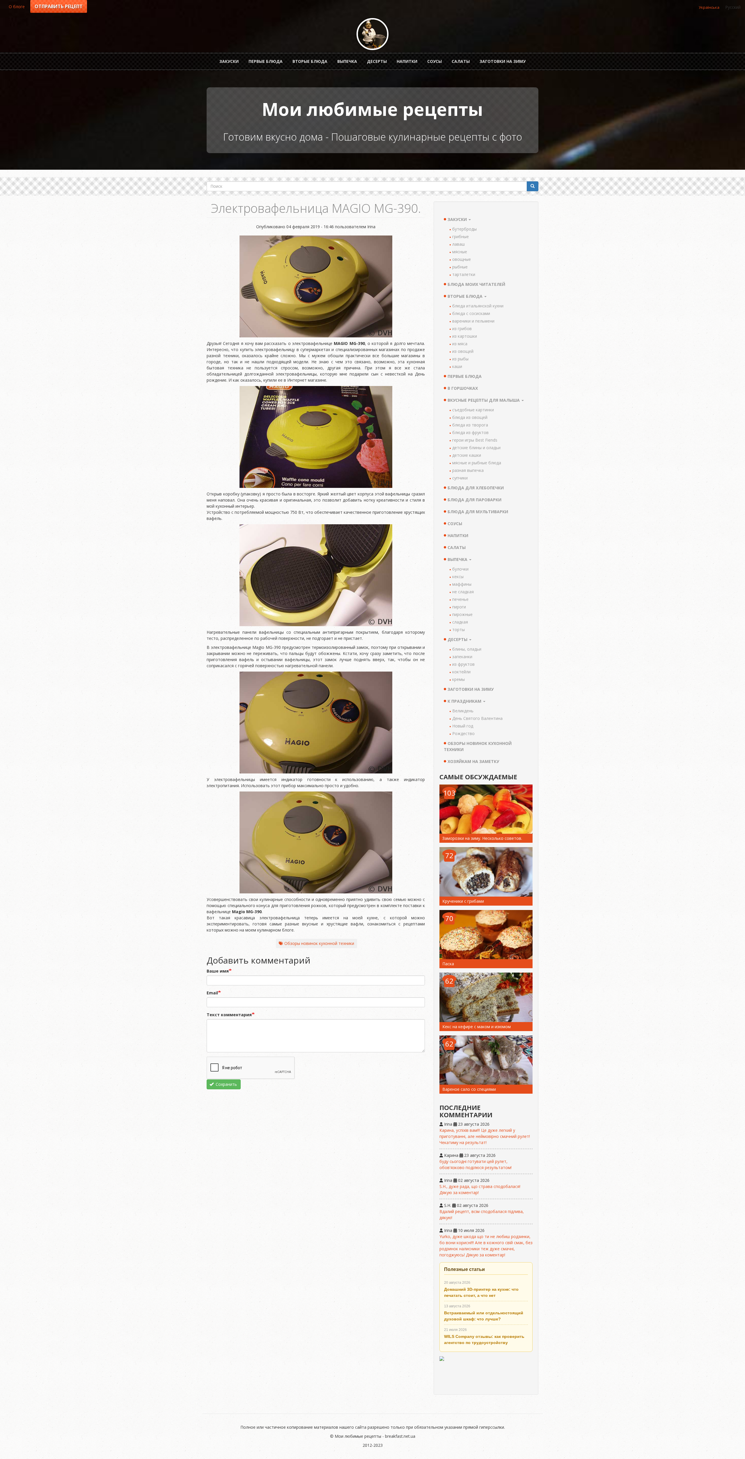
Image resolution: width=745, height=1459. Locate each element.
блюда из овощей (469, 417)
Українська (709, 7)
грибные (460, 236)
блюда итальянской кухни (477, 306)
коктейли (461, 671)
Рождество (463, 733)
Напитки (407, 61)
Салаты (461, 61)
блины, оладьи (466, 649)
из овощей (462, 351)
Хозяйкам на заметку (473, 761)
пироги (459, 607)
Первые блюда (266, 61)
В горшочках (463, 388)
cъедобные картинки (473, 409)
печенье (460, 599)
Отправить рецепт (59, 6)
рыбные (460, 267)
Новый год (462, 726)
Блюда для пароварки (474, 499)
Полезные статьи (464, 1269)
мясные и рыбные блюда (476, 462)
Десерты (377, 61)
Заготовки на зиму (503, 61)
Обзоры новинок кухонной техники (319, 943)
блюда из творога (470, 425)
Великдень (462, 710)
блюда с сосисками (471, 313)
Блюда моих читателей (476, 284)
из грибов (462, 328)
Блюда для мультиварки (478, 511)
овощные (461, 259)
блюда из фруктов (470, 432)
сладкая (460, 622)
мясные (459, 251)
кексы (458, 576)
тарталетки (463, 274)
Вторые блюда (309, 61)
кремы (458, 679)
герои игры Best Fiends (474, 440)
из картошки (464, 336)
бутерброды (464, 229)
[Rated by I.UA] (486, 1372)
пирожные (462, 614)
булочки (460, 569)
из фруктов (463, 664)
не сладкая (463, 591)
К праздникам (465, 701)
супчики (460, 478)
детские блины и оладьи (476, 447)
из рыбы (460, 359)
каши (457, 366)
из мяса (459, 343)
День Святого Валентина (477, 718)
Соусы (434, 61)
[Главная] (372, 34)
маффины (461, 584)
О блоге (17, 6)
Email (212, 993)
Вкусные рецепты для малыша (484, 400)
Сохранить (225, 1084)
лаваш (458, 244)
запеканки (462, 656)
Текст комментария (229, 1014)
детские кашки (466, 455)
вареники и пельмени (473, 321)
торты (458, 629)
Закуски (229, 61)
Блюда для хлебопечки (476, 488)
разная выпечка (468, 470)
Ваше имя (218, 971)
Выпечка (347, 61)
